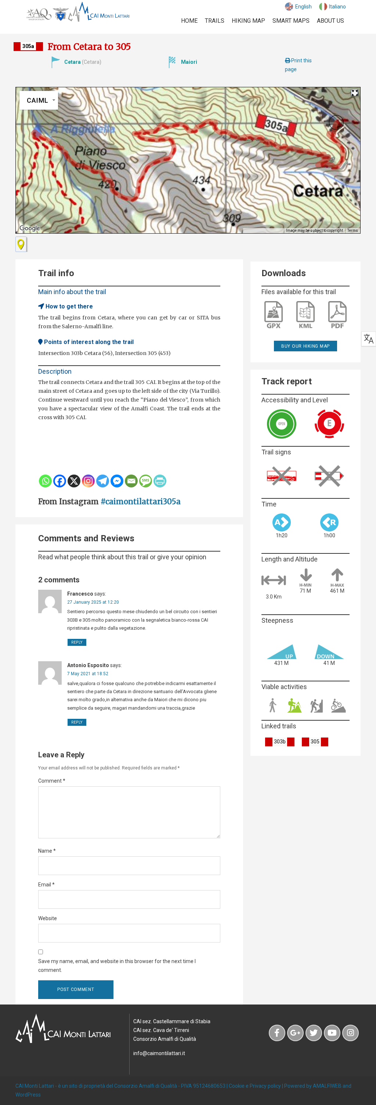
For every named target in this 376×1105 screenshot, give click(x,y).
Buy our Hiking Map (305, 346)
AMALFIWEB (327, 1086)
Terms (352, 230)
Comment (51, 781)
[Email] (131, 481)
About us (330, 20)
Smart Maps (291, 20)
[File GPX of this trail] (273, 315)
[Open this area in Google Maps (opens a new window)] (30, 228)
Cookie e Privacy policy (255, 1086)
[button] (336, 122)
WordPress (28, 1095)
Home (189, 20)
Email (46, 885)
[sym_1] (20, 244)
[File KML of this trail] (305, 315)
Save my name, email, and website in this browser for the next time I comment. (117, 965)
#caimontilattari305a (141, 501)
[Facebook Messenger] (117, 481)
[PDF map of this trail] (337, 315)
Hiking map (248, 20)
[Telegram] (102, 481)
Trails (214, 20)
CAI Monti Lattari (34, 1086)
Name (47, 851)
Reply (77, 642)
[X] (74, 481)
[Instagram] (88, 481)
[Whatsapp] (45, 481)
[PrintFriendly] (159, 481)
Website (47, 918)
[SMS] (145, 481)
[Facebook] (59, 481)
